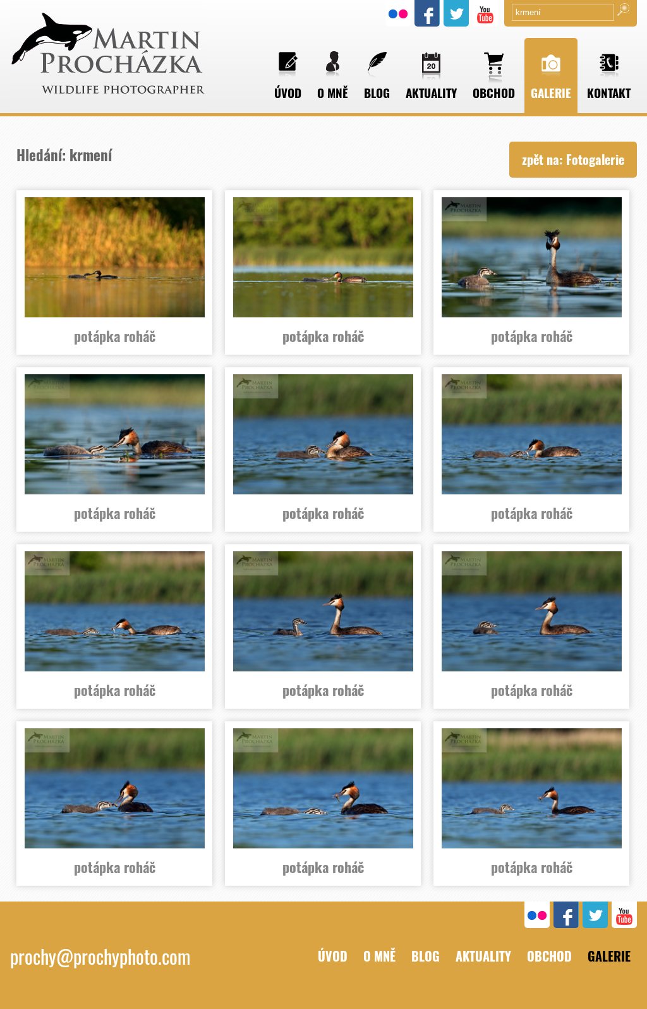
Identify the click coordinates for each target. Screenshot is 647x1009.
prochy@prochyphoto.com (100, 956)
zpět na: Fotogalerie (573, 159)
